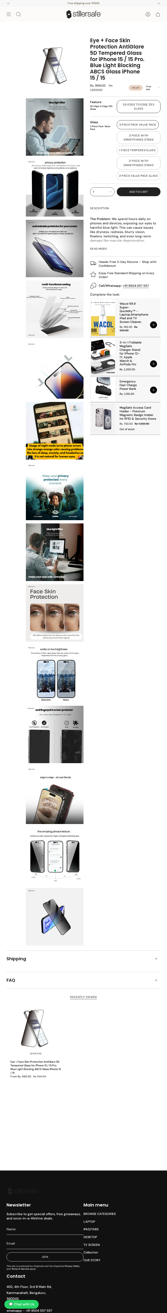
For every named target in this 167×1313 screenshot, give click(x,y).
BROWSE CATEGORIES (100, 1214)
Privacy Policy (72, 1266)
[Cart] (158, 14)
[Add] (153, 324)
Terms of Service (20, 1269)
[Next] (158, 3)
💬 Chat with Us (21, 1304)
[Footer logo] (23, 1191)
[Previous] (8, 3)
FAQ (11, 980)
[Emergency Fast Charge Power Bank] (103, 389)
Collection (91, 1252)
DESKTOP (90, 1237)
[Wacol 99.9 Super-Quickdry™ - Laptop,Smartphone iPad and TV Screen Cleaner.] (103, 318)
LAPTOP (89, 1222)
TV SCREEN (92, 1245)
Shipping (16, 959)
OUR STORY (92, 1260)
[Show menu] (8, 14)
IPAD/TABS (91, 1229)
